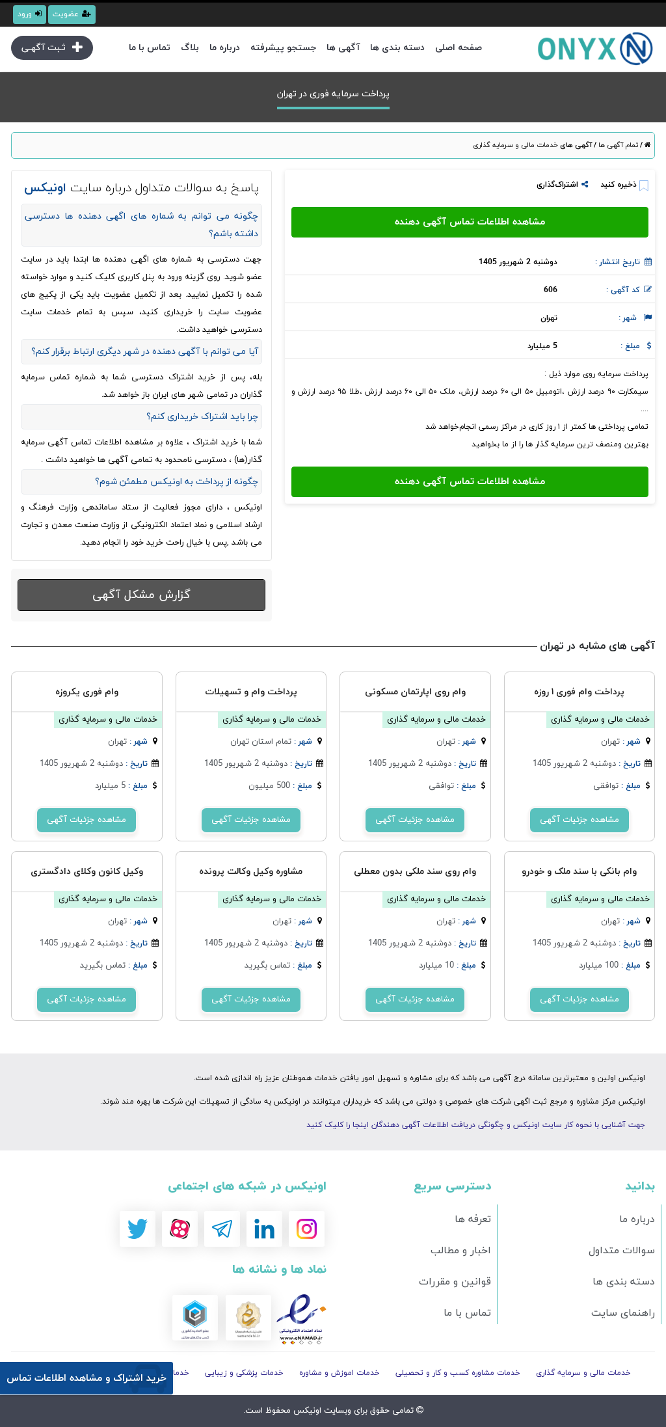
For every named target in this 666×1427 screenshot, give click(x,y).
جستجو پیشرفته (283, 48)
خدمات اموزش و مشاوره (339, 1373)
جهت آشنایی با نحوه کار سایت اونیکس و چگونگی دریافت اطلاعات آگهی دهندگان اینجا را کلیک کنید (475, 1125)
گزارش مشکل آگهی (141, 595)
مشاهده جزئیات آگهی (579, 820)
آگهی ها (343, 48)
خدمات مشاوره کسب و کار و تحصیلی (457, 1373)
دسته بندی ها (397, 48)
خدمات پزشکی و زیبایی (244, 1373)
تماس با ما (149, 48)
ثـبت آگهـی (43, 48)
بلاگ (190, 48)
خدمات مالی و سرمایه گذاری (515, 145)
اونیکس (306, 1411)
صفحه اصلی (458, 48)
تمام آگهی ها (617, 145)
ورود (25, 14)
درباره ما (224, 48)
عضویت (66, 14)
